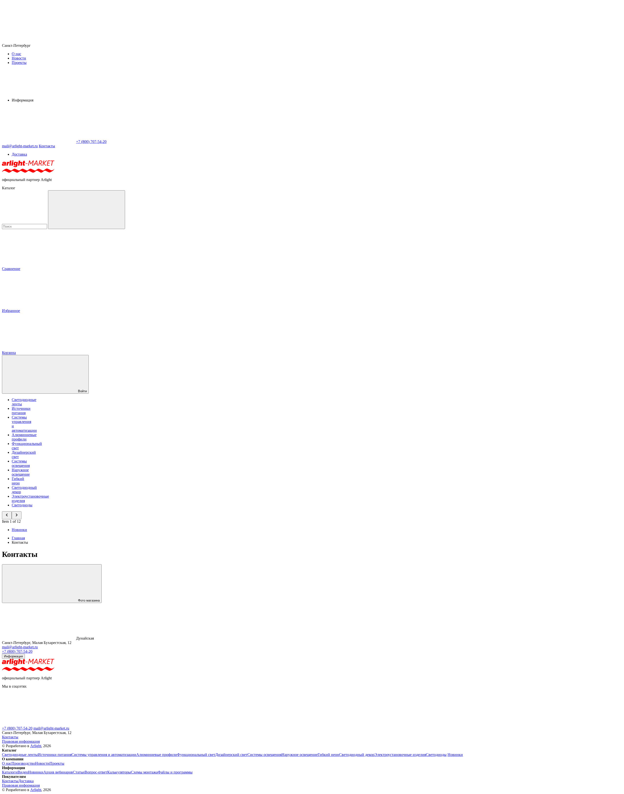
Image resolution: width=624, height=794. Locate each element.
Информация (13, 656)
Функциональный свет (196, 755)
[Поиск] (86, 209)
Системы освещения (21, 463)
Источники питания (21, 410)
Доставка (19, 154)
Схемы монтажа (144, 772)
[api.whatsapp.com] (111, 724)
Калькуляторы (119, 772)
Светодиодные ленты (20, 755)
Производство (23, 763)
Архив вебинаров (58, 772)
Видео (23, 772)
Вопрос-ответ (96, 772)
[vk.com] (184, 724)
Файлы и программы (175, 772)
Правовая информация (21, 741)
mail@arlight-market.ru (20, 647)
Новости (19, 58)
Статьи (79, 772)
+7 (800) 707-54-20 (17, 651)
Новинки (19, 530)
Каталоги (10, 772)
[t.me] (38, 724)
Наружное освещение (21, 472)
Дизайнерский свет (231, 755)
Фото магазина (88, 600)
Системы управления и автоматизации (103, 755)
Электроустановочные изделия (400, 755)
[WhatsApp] (38, 142)
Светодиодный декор (356, 755)
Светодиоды (22, 505)
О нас (16, 54)
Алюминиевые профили (24, 437)
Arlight (35, 746)
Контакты (47, 146)
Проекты (19, 62)
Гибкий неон (18, 481)
